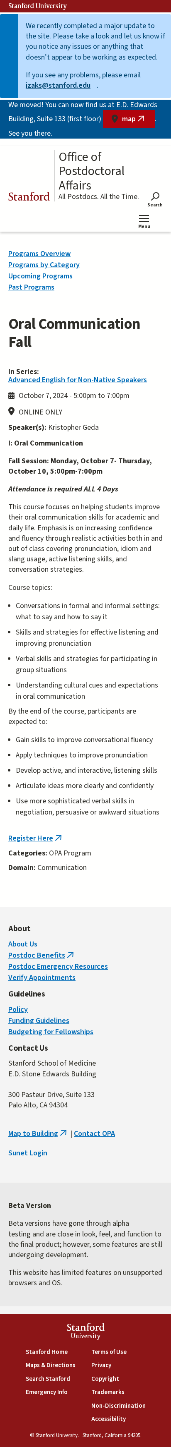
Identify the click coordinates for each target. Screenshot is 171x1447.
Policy (18, 1009)
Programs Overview (39, 254)
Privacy (101, 1365)
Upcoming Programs (40, 276)
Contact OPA (94, 1133)
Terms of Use (109, 1352)
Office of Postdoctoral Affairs (92, 171)
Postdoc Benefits (42, 955)
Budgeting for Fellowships (50, 1032)
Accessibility (108, 1419)
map (138, 121)
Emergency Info (47, 1392)
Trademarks (108, 1392)
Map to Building (38, 1133)
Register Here (36, 838)
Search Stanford (48, 1379)
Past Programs (31, 287)
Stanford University (37, 6)
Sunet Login (27, 1153)
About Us (22, 944)
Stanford (29, 197)
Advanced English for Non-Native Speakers (77, 380)
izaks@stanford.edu (61, 85)
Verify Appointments (42, 978)
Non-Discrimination (118, 1405)
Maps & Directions (51, 1365)
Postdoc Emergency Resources (58, 966)
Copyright (105, 1379)
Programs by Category (44, 265)
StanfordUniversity (86, 1332)
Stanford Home (47, 1352)
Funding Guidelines (38, 1021)
